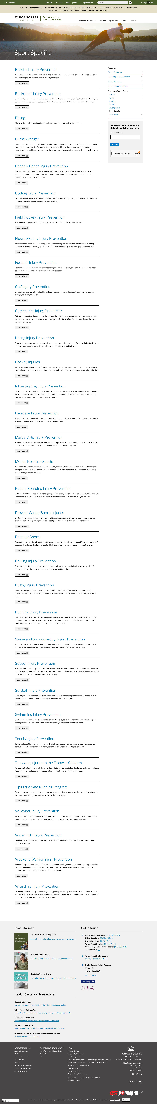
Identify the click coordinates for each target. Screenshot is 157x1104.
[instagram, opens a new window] (87, 988)
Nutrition (112, 101)
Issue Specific (114, 108)
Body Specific (114, 114)
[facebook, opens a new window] (83, 988)
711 (99, 950)
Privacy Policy (114, 1100)
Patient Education (115, 82)
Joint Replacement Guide (118, 86)
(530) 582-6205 (113, 935)
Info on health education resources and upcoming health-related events (42, 1013)
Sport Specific (114, 111)
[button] (9, 3)
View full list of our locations (96, 959)
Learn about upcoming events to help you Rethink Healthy (53, 978)
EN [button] (149, 2)
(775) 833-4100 (120, 947)
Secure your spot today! (98, 11)
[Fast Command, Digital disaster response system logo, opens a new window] (126, 1092)
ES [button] (152, 2)
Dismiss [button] (125, 1100)
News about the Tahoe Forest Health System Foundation (36, 1021)
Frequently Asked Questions (119, 77)
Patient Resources (115, 72)
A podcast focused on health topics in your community (51, 959)
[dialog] (78, 1100)
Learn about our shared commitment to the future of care (53, 939)
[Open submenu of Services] (107, 21)
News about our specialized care (27, 1036)
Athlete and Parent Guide (118, 91)
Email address (116, 133)
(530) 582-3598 (106, 938)
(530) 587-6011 (106, 941)
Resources (112, 68)
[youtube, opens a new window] (92, 988)
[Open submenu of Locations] (96, 21)
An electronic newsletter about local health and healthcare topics (40, 1005)
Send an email (90, 975)
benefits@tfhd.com (74, 1080)
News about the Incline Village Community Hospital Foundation (39, 1028)
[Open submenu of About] (127, 21)
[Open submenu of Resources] (139, 21)
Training (112, 105)
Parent (111, 98)
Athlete (112, 95)
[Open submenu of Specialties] (119, 21)
